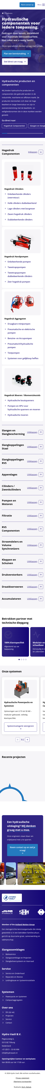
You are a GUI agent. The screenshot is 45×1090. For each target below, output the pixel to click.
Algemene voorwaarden (22, 1081)
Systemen (8, 992)
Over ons (7, 1007)
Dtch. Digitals (26, 1087)
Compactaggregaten (14, 1000)
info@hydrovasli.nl (10, 1053)
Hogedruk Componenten (14, 126)
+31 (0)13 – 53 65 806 (10, 1049)
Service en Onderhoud (15, 973)
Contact (9, 1023)
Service (6, 968)
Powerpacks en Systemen (16, 996)
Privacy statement (22, 1078)
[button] (19, 659)
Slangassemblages (13, 949)
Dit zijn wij (10, 1012)
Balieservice (11, 954)
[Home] (3, 13)
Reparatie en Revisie (14, 977)
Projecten (10, 1015)
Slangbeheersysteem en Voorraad (20, 961)
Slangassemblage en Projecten (18, 958)
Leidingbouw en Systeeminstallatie (20, 980)
